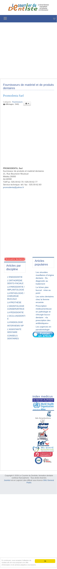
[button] (27, 103)
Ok (45, 561)
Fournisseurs (17, 102)
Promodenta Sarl (13, 95)
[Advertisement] (28, 50)
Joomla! (7, 480)
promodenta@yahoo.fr (13, 187)
